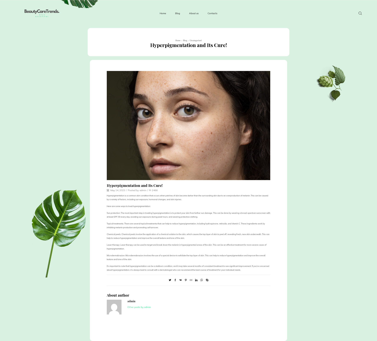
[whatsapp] (201, 280)
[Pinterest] (185, 280)
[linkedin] (196, 280)
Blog (177, 13)
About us (194, 13)
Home (163, 13)
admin (143, 190)
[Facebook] (175, 280)
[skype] (206, 280)
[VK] (180, 280)
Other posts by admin (139, 307)
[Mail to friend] (191, 280)
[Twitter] (171, 280)
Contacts (212, 13)
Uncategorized (196, 40)
